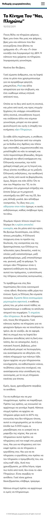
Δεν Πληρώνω (23, 129)
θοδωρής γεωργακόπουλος (16, 3)
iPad (19, 85)
